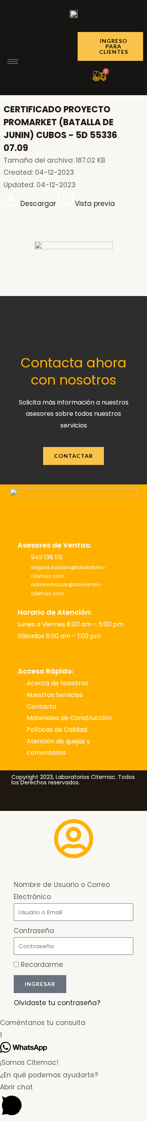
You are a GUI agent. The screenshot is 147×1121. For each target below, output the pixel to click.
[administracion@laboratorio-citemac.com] (23, 589)
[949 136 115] (23, 557)
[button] (73, 1023)
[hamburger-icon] (13, 61)
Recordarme (41, 964)
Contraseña (34, 930)
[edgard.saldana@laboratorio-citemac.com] (23, 572)
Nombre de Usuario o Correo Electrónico (62, 891)
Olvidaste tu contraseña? (57, 1002)
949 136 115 (47, 557)
